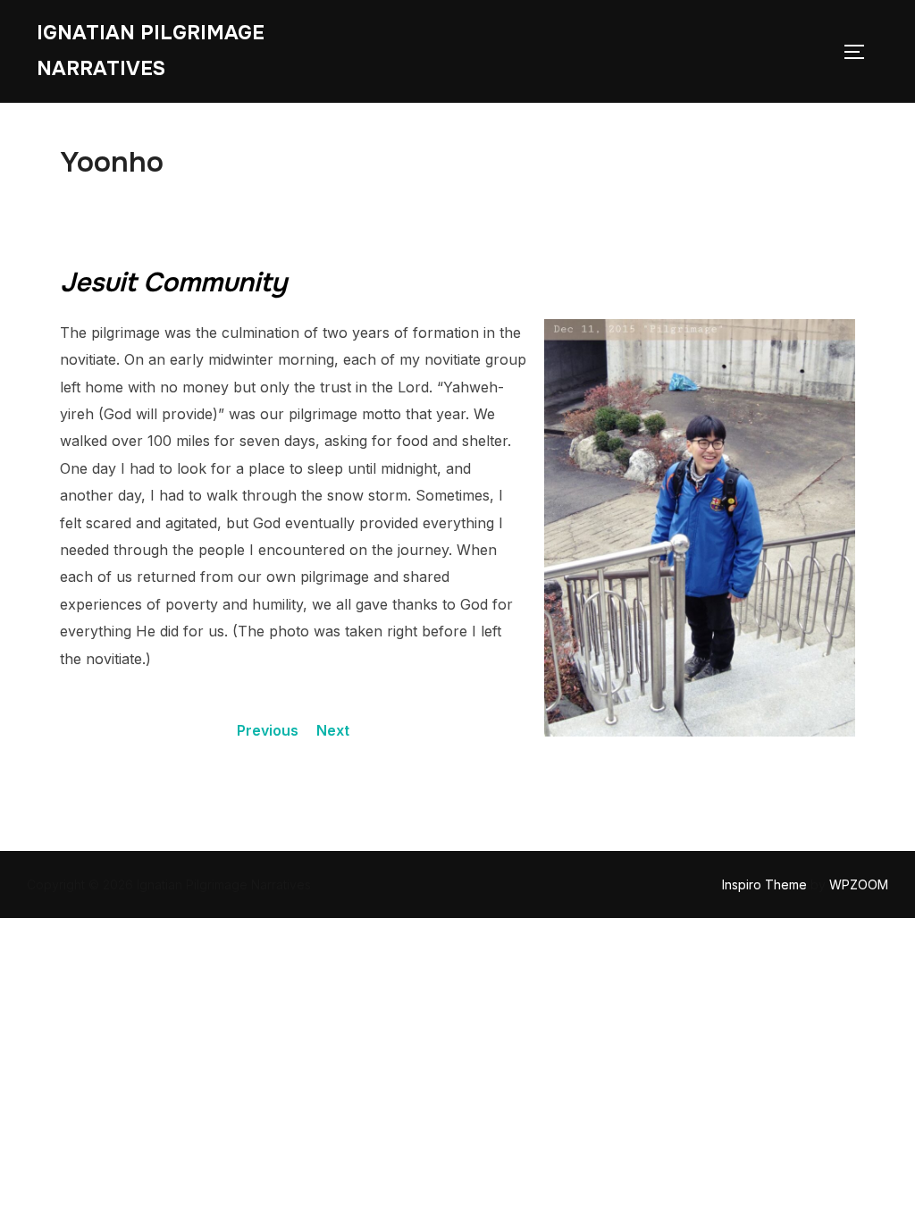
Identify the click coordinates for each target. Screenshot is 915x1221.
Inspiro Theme (764, 884)
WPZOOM (858, 884)
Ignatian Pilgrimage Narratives (150, 51)
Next (332, 730)
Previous (267, 730)
